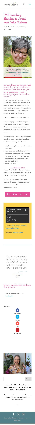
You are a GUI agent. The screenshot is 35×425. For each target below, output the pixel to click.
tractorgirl (9, 296)
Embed (16, 228)
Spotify (15, 232)
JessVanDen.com (17, 399)
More (21, 232)
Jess (7, 27)
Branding (14, 27)
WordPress (17, 420)
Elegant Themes (17, 418)
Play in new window (19, 226)
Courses (22, 27)
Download (9, 228)
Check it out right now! (17, 194)
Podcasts (7, 29)
